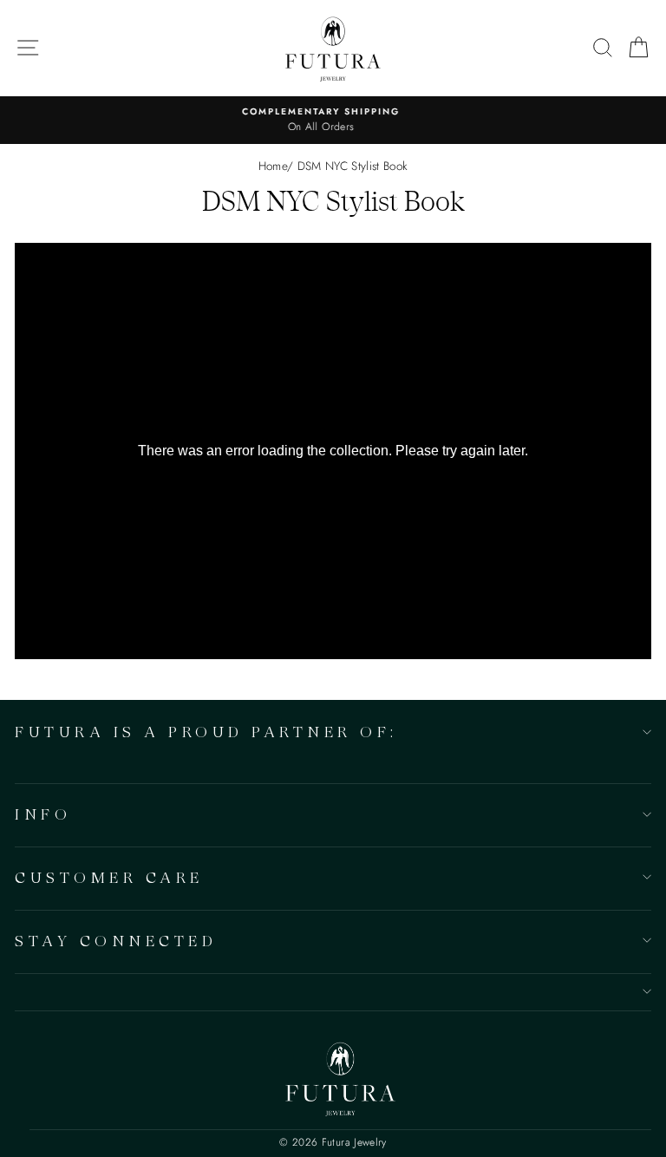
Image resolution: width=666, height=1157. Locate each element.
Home (272, 165)
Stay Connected (116, 940)
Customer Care (109, 877)
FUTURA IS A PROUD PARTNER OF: (206, 731)
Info (43, 814)
